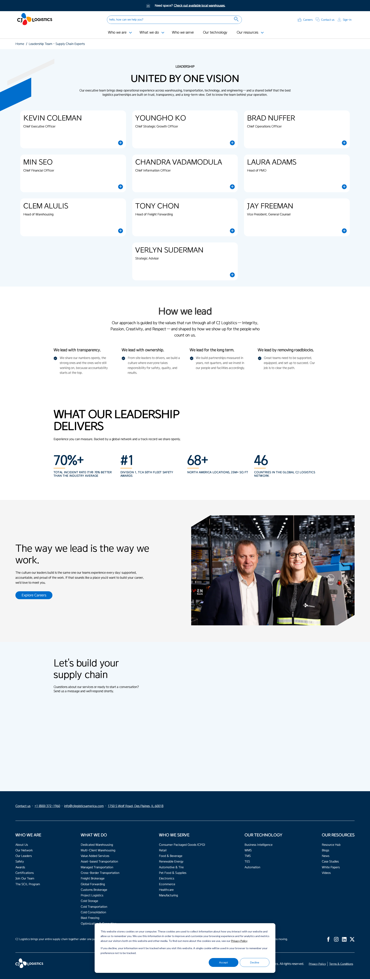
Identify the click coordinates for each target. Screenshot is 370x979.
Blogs (325, 850)
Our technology (215, 32)
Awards (20, 867)
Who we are (117, 32)
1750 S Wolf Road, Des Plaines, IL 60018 (135, 806)
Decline (254, 962)
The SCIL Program (27, 884)
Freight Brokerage (92, 878)
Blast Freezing (90, 918)
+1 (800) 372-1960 (47, 806)
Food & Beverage (170, 856)
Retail (162, 850)
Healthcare (166, 890)
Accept (223, 962)
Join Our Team (24, 878)
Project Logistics (92, 895)
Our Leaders (23, 856)
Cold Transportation (94, 907)
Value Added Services (95, 856)
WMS (248, 850)
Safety (19, 861)
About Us (21, 845)
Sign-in (347, 19)
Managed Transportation (97, 867)
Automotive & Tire (171, 867)
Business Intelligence (258, 845)
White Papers (331, 867)
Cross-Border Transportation (100, 873)
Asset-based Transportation (99, 861)
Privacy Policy (239, 940)
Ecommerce (167, 884)
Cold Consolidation (93, 912)
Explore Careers (34, 595)
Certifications (24, 873)
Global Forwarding (93, 884)
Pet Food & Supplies (172, 873)
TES (247, 861)
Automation (252, 867)
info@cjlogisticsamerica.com (84, 806)
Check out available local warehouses (199, 6)
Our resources (247, 32)
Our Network (24, 850)
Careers (308, 19)
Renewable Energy (171, 861)
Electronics (166, 878)
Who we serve (183, 32)
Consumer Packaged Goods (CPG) (182, 845)
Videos (326, 873)
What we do (149, 32)
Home (19, 44)
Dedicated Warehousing (97, 845)
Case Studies (330, 861)
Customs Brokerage (94, 890)
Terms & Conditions (341, 964)
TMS (248, 856)
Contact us (327, 19)
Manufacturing (168, 895)
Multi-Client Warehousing (98, 850)
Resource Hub (331, 845)
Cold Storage (89, 901)
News (325, 856)
